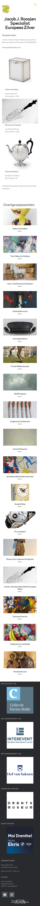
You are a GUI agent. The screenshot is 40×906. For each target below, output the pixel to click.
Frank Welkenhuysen (20, 366)
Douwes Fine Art (20, 616)
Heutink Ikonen (20, 671)
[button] (35, 4)
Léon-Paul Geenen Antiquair (20, 283)
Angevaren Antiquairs (20, 421)
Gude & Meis (20, 504)
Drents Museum (20, 449)
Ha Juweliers (20, 531)
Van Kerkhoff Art (20, 338)
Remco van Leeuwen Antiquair (20, 559)
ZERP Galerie (20, 393)
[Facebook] (4, 894)
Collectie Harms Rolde (20, 644)
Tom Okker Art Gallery (20, 256)
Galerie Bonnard (20, 311)
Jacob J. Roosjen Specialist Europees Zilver (20, 587)
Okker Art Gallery (20, 228)
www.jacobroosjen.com (11, 47)
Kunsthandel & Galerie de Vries (20, 476)
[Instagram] (11, 894)
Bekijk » (20, 231)
